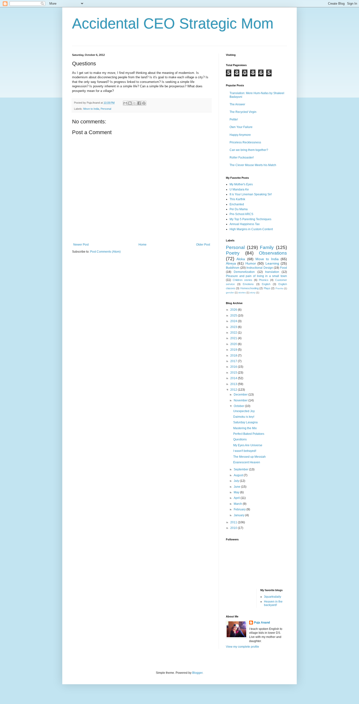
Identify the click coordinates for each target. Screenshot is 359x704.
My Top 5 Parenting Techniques (250, 219)
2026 (234, 309)
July (237, 481)
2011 (234, 522)
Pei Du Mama (239, 209)
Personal (106, 108)
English (266, 284)
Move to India (91, 108)
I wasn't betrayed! (244, 451)
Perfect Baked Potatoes (248, 434)
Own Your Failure (241, 127)
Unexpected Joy (244, 411)
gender (230, 292)
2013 (234, 384)
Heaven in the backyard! (273, 603)
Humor (250, 263)
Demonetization (244, 272)
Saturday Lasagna (245, 422)
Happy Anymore (240, 135)
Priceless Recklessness (245, 142)
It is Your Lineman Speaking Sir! (251, 194)
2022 (234, 332)
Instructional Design (259, 267)
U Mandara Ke (239, 189)
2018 (234, 355)
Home (142, 244)
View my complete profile (242, 646)
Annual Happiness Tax (245, 224)
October (239, 406)
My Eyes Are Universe (247, 445)
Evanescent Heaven (246, 462)
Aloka (240, 259)
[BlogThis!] (129, 103)
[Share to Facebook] (139, 103)
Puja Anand (262, 622)
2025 (234, 315)
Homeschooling (249, 288)
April (237, 498)
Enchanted (237, 204)
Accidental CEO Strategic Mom (173, 23)
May (237, 492)
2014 (234, 378)
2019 (234, 349)
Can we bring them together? (249, 150)
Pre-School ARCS (241, 214)
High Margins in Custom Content (251, 229)
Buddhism (232, 267)
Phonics (263, 279)
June (237, 486)
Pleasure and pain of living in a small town (256, 276)
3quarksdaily (272, 596)
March (238, 504)
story (252, 292)
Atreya (231, 263)
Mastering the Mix (245, 428)
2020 (234, 344)
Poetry (233, 253)
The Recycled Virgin (243, 112)
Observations (273, 253)
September (241, 469)
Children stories (242, 279)
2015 (234, 372)
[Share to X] (134, 103)
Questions (240, 439)
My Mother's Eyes (241, 184)
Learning (272, 263)
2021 (234, 338)
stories (242, 292)
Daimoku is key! (243, 416)
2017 (234, 361)
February (240, 509)
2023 (234, 327)
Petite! (234, 119)
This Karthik (237, 199)
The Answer (237, 104)
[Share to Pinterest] (143, 103)
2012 (234, 389)
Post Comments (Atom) (105, 251)
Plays (267, 288)
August (239, 475)
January (239, 515)
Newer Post (81, 244)
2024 (234, 321)
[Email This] (125, 103)
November (241, 400)
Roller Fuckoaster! (242, 157)
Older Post (203, 244)
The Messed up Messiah (249, 456)
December (241, 394)
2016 (234, 366)
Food (283, 267)
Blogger (197, 672)
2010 (234, 528)
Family (267, 247)
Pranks (279, 288)
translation (272, 272)
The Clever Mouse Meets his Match (253, 165)
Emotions (248, 284)
